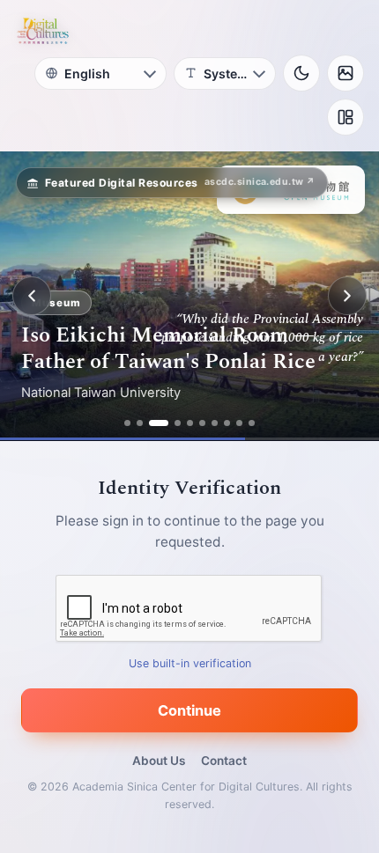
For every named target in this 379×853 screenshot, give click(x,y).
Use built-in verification (190, 663)
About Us (158, 761)
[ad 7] (215, 423)
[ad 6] (202, 423)
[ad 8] (227, 423)
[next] (347, 295)
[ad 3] (158, 423)
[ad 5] (190, 423)
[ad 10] (252, 423)
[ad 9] (239, 423)
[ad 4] (178, 423)
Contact (224, 761)
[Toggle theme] (301, 73)
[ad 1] (127, 423)
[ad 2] (140, 423)
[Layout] (345, 117)
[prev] (31, 295)
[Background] (345, 73)
